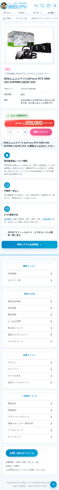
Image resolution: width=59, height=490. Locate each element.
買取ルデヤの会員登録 (27, 244)
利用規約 (12, 410)
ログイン (12, 362)
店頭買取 (7, 219)
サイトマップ (14, 437)
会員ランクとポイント (18, 382)
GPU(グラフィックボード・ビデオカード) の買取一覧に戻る (30, 234)
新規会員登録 (14, 301)
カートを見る (14, 375)
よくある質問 (14, 321)
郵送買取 (47, 219)
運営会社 (12, 403)
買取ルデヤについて (17, 334)
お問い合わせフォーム (22, 453)
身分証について (15, 328)
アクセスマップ (15, 341)
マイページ (13, 369)
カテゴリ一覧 (14, 280)
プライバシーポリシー (18, 416)
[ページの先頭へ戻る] (53, 484)
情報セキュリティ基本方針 (20, 423)
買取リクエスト (41, 132)
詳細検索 (12, 273)
